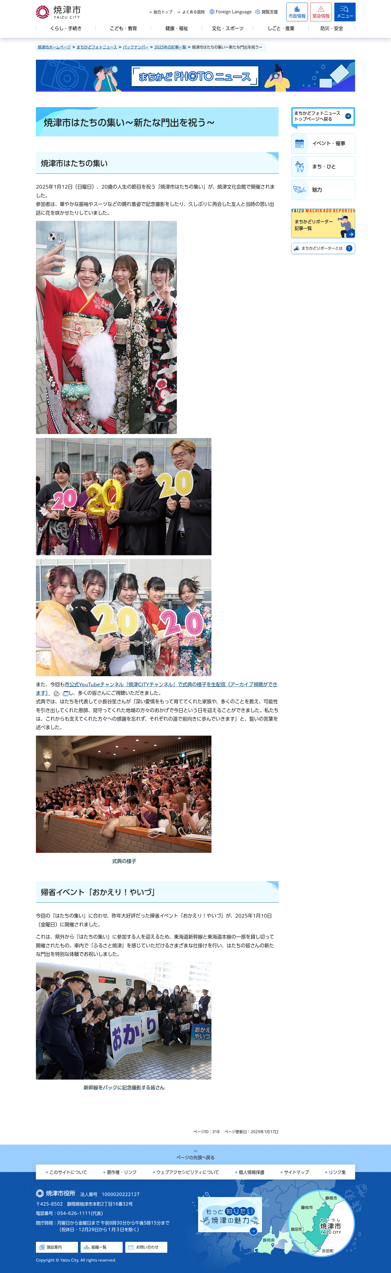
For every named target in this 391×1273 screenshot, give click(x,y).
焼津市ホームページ (54, 47)
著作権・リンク (122, 1172)
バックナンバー (135, 47)
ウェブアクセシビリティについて (187, 1172)
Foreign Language (234, 12)
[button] (321, 12)
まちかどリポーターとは (322, 248)
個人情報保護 (251, 1172)
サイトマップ (296, 1172)
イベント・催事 (328, 143)
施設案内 (54, 1247)
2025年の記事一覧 (170, 47)
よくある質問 (193, 12)
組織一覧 (98, 1247)
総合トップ (163, 12)
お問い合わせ (147, 1247)
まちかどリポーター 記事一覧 (314, 225)
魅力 (317, 189)
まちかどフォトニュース (97, 47)
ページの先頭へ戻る (195, 1158)
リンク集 (337, 1172)
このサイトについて (68, 1172)
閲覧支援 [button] (270, 12)
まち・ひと (324, 166)
